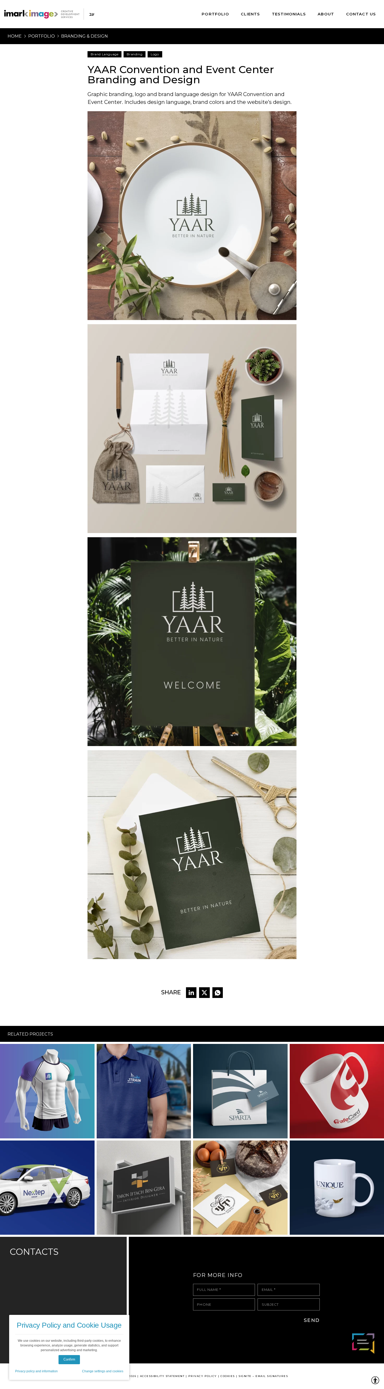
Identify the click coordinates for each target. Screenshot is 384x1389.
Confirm (69, 1359)
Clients (250, 14)
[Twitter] (204, 992)
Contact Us (361, 14)
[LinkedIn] (191, 992)
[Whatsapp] (217, 992)
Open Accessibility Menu (375, 1380)
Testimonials (289, 14)
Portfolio (215, 14)
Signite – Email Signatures (263, 1376)
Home (15, 36)
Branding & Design (84, 36)
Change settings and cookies (102, 1371)
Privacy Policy (202, 1376)
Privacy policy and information (36, 1371)
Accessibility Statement (162, 1376)
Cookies (227, 1376)
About (326, 14)
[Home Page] (41, 14)
